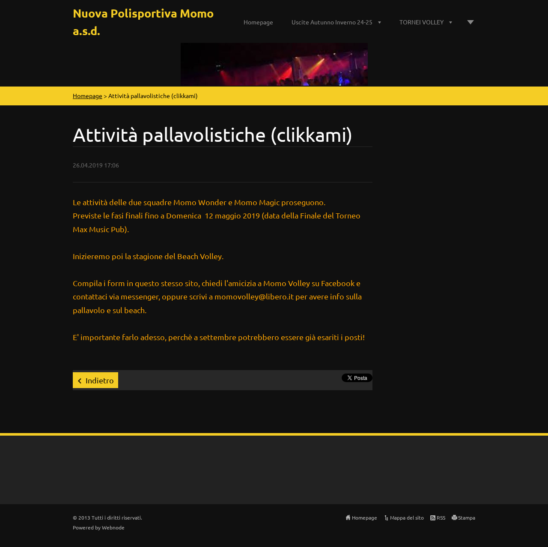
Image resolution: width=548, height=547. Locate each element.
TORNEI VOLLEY (421, 22)
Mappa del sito (407, 517)
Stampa (466, 517)
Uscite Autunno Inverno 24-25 (332, 22)
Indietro (100, 380)
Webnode (113, 527)
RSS (441, 517)
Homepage (258, 22)
